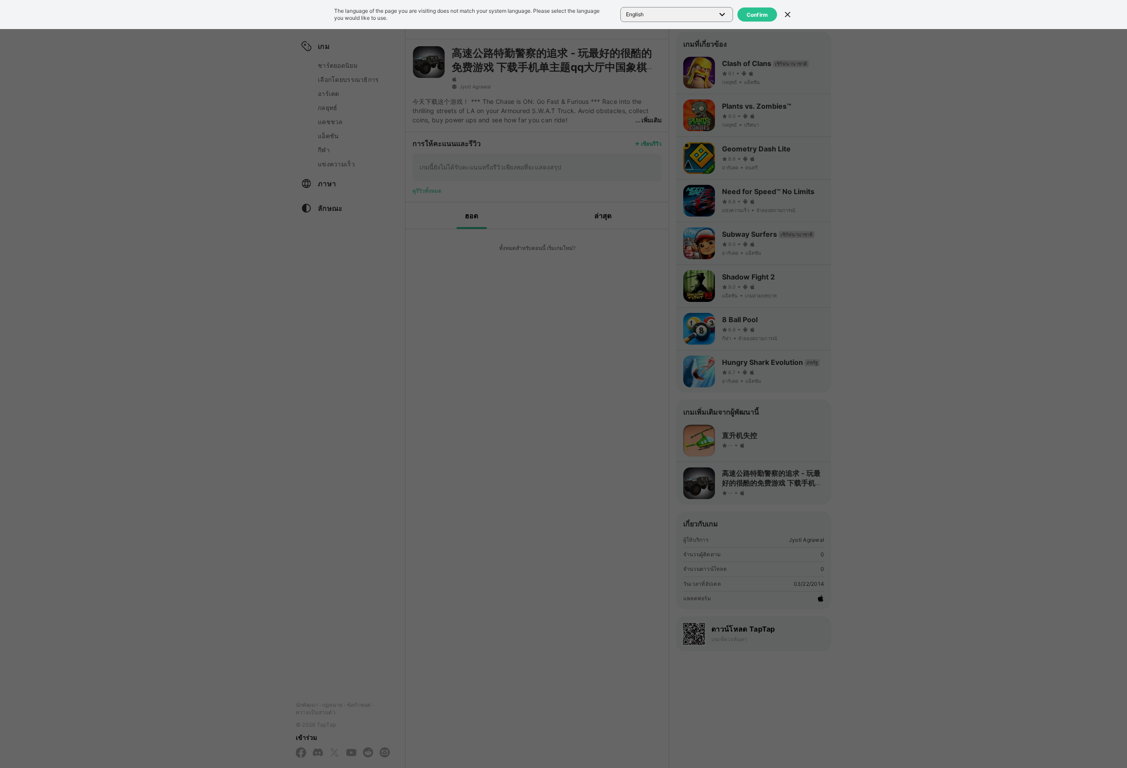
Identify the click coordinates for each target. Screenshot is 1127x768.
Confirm (757, 14)
